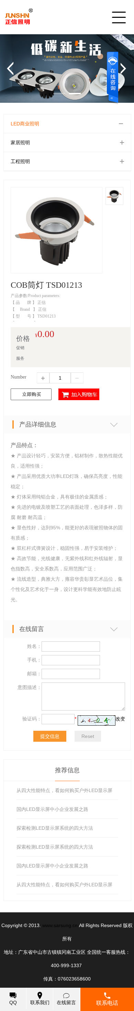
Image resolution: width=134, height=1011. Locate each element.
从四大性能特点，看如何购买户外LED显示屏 (64, 790)
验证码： (32, 719)
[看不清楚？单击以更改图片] (96, 720)
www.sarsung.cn (60, 925)
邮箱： (34, 673)
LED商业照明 (25, 123)
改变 (120, 719)
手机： (34, 660)
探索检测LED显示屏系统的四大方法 (54, 828)
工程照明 (20, 161)
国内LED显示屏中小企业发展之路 (52, 809)
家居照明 (20, 142)
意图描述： (30, 687)
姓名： (34, 646)
